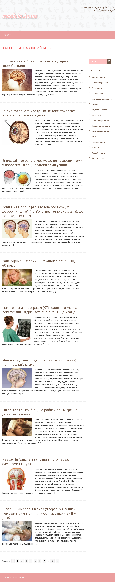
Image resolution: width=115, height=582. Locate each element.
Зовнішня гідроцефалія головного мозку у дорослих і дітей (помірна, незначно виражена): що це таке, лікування (42, 211)
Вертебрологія (98, 77)
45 (52, 561)
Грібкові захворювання (102, 99)
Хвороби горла (98, 153)
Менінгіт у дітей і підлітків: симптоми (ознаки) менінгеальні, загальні (39, 362)
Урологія (95, 147)
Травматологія (98, 142)
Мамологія (96, 115)
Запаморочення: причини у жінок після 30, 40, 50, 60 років (41, 263)
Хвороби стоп (98, 158)
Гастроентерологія (100, 83)
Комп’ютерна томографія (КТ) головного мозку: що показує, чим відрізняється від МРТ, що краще (42, 309)
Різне (94, 136)
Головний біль (98, 93)
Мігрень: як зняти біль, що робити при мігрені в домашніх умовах (39, 411)
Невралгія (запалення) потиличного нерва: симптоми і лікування (35, 461)
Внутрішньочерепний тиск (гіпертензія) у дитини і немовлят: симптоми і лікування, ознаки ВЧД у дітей (41, 513)
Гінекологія (97, 88)
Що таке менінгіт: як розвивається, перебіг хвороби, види (36, 63)
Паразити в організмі (101, 126)
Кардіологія (97, 104)
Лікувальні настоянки (101, 109)
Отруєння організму (100, 120)
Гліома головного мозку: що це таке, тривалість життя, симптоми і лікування (39, 112)
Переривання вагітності (102, 131)
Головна (7, 35)
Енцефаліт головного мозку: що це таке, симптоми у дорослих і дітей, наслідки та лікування (42, 162)
